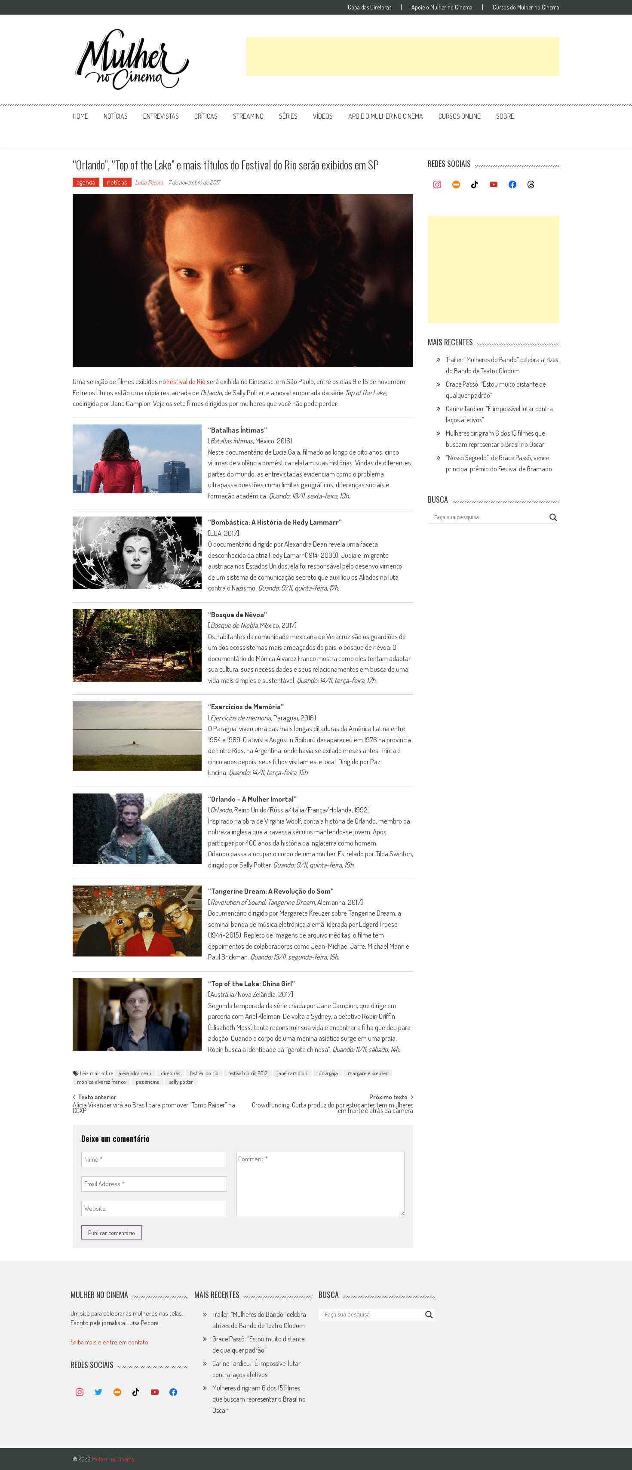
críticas (206, 116)
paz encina (148, 1081)
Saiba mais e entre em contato (109, 1342)
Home (80, 116)
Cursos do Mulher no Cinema (526, 7)
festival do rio (204, 1073)
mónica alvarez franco (101, 1081)
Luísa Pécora (149, 182)
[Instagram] (437, 184)
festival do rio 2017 (247, 1073)
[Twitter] (98, 1392)
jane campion (292, 1073)
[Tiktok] (475, 184)
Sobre (505, 116)
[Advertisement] (402, 56)
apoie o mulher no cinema (385, 116)
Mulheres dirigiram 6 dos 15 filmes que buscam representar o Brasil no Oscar (259, 1399)
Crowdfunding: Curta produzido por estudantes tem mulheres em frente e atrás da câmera (332, 1108)
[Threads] (531, 184)
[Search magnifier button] (553, 517)
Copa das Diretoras (369, 7)
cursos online (460, 116)
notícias (116, 116)
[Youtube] (493, 184)
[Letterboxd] (456, 184)
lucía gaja (327, 1073)
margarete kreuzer (368, 1073)
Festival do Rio (186, 381)
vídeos (323, 116)
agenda (86, 182)
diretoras (170, 1073)
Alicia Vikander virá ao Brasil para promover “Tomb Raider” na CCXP (154, 1108)
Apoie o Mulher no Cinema (441, 7)
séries (288, 116)
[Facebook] (512, 184)
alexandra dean (135, 1073)
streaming (248, 116)
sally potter (181, 1081)
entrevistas (161, 116)
